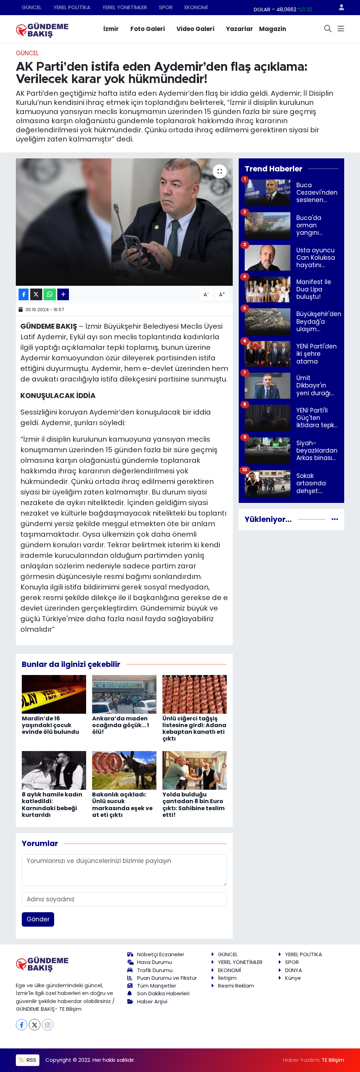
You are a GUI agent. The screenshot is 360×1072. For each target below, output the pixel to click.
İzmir (111, 29)
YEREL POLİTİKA (71, 7)
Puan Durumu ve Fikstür (167, 978)
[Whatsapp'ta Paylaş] (50, 294)
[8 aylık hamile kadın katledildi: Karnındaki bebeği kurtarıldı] (54, 770)
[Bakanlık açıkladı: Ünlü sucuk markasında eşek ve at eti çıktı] (124, 770)
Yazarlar (239, 29)
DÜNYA (293, 970)
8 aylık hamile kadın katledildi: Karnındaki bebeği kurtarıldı (52, 804)
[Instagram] (47, 1024)
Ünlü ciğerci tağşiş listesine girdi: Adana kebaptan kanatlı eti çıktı (194, 728)
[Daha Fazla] (63, 294)
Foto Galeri (147, 29)
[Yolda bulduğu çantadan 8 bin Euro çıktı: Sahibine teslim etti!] (194, 770)
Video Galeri (195, 29)
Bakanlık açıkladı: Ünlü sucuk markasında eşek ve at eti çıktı (122, 804)
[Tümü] (335, 519)
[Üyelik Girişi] (338, 7)
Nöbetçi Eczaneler (160, 954)
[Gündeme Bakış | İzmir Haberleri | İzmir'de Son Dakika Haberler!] (42, 28)
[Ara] (328, 29)
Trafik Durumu (155, 970)
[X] (34, 1024)
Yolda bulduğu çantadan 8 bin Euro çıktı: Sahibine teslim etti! (193, 804)
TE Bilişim (333, 1060)
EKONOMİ (196, 7)
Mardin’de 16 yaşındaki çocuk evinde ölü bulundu (50, 725)
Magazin (272, 29)
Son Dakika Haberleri (163, 993)
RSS (30, 1060)
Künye (293, 978)
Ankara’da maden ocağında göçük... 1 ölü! (120, 725)
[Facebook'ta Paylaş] (23, 294)
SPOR (166, 7)
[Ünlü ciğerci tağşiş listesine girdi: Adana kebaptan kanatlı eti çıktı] (194, 693)
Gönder (38, 919)
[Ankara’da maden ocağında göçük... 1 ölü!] (124, 693)
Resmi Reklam (236, 985)
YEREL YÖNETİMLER (124, 7)
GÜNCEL (31, 7)
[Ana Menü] (341, 29)
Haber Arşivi (152, 1001)
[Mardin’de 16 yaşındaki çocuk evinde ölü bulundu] (54, 693)
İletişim (227, 978)
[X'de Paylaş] (36, 294)
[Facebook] (21, 1024)
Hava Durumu (154, 962)
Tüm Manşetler (156, 985)
